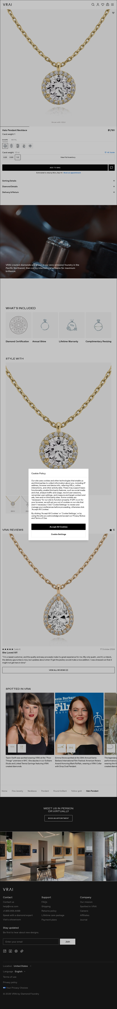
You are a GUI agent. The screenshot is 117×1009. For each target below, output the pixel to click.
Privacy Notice (79, 515)
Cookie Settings (58, 534)
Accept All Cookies (58, 526)
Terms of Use (41, 518)
